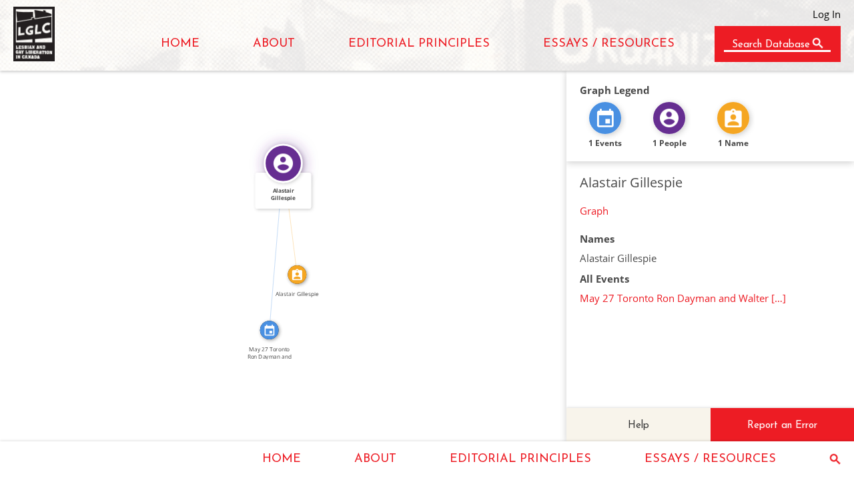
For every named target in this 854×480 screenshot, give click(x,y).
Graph (594, 210)
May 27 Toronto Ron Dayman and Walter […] (683, 298)
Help (638, 426)
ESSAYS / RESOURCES (609, 44)
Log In (827, 14)
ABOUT (274, 44)
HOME (180, 44)
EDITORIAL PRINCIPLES (419, 44)
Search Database (771, 45)
